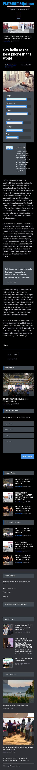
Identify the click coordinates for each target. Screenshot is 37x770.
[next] (31, 31)
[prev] (5, 31)
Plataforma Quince (15, 766)
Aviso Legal (23, 758)
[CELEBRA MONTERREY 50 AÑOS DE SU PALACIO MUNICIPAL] (18, 384)
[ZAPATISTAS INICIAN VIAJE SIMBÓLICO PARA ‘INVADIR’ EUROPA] (18, 729)
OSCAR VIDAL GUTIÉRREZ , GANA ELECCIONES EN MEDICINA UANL (24, 627)
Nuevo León (6, 41)
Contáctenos (24, 761)
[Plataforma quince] (18, 4)
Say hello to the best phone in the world (17, 54)
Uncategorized (11, 65)
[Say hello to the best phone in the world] (18, 81)
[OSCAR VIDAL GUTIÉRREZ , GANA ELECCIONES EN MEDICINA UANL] (8, 629)
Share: (5, 345)
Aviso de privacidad (10, 761)
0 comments (9, 67)
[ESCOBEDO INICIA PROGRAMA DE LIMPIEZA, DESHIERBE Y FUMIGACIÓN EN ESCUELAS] (18, 27)
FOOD (15, 354)
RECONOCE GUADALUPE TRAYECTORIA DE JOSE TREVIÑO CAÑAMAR (23, 508)
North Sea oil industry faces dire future (15, 705)
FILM (9, 354)
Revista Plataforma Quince (22, 663)
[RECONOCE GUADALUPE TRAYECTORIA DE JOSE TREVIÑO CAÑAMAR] (8, 511)
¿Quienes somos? (9, 758)
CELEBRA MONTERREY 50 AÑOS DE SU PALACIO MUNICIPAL (23, 481)
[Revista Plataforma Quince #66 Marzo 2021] (8, 663)
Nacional (5, 752)
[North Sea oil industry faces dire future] (18, 691)
